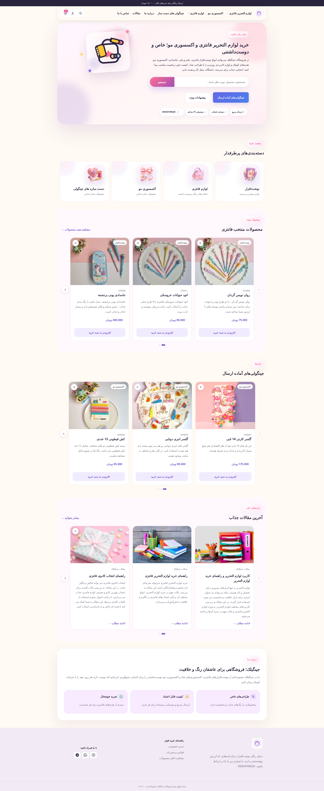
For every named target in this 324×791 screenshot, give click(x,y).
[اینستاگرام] (93, 755)
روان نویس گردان (238, 295)
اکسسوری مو (215, 13)
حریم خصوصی (176, 746)
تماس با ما (123, 13)
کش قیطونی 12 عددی (111, 439)
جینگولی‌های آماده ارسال (231, 97)
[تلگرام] (77, 755)
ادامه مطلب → (241, 623)
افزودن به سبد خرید (224, 332)
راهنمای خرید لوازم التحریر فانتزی (166, 576)
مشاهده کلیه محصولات (171, 758)
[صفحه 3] (158, 489)
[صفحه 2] (159, 345)
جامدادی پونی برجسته (111, 295)
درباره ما (149, 13)
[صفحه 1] (163, 345)
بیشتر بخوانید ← (70, 518)
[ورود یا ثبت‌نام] (72, 13)
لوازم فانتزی (196, 13)
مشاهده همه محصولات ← (75, 229)
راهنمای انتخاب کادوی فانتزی (107, 576)
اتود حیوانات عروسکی (174, 295)
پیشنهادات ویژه (198, 97)
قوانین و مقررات (175, 752)
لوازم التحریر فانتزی (239, 13)
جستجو (162, 82)
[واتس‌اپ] (85, 755)
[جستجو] (80, 13)
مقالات (136, 13)
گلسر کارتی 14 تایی (238, 439)
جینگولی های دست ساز (171, 13)
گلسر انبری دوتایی (176, 439)
